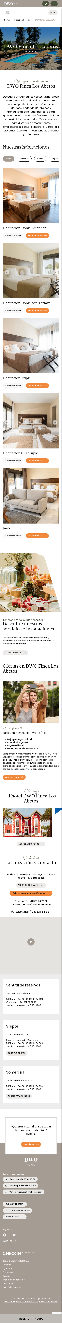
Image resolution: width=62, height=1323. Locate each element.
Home (7, 20)
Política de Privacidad (27, 1301)
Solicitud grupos (16, 1053)
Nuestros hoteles (22, 20)
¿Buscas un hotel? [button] (14, 1204)
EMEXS (47, 1298)
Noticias (7, 1264)
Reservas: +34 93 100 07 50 (22, 1179)
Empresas (8, 1272)
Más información (13, 653)
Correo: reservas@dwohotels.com (25, 1192)
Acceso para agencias (19, 1096)
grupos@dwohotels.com (17, 1034)
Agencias (7, 1268)
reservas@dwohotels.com (18, 993)
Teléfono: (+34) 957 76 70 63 (31, 901)
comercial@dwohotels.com (19, 1080)
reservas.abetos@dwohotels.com (31, 904)
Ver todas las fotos (29, 844)
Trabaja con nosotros (14, 1279)
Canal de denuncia (12, 1287)
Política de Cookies (48, 1301)
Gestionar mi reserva (15, 1210)
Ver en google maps (28, 885)
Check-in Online (12, 1217)
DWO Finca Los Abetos (45, 20)
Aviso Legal (9, 1301)
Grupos (6, 1276)
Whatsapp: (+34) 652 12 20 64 (33, 912)
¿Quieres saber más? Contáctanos (28, 893)
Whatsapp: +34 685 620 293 (23, 1185)
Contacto (8, 1283)
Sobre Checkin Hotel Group (16, 1261)
